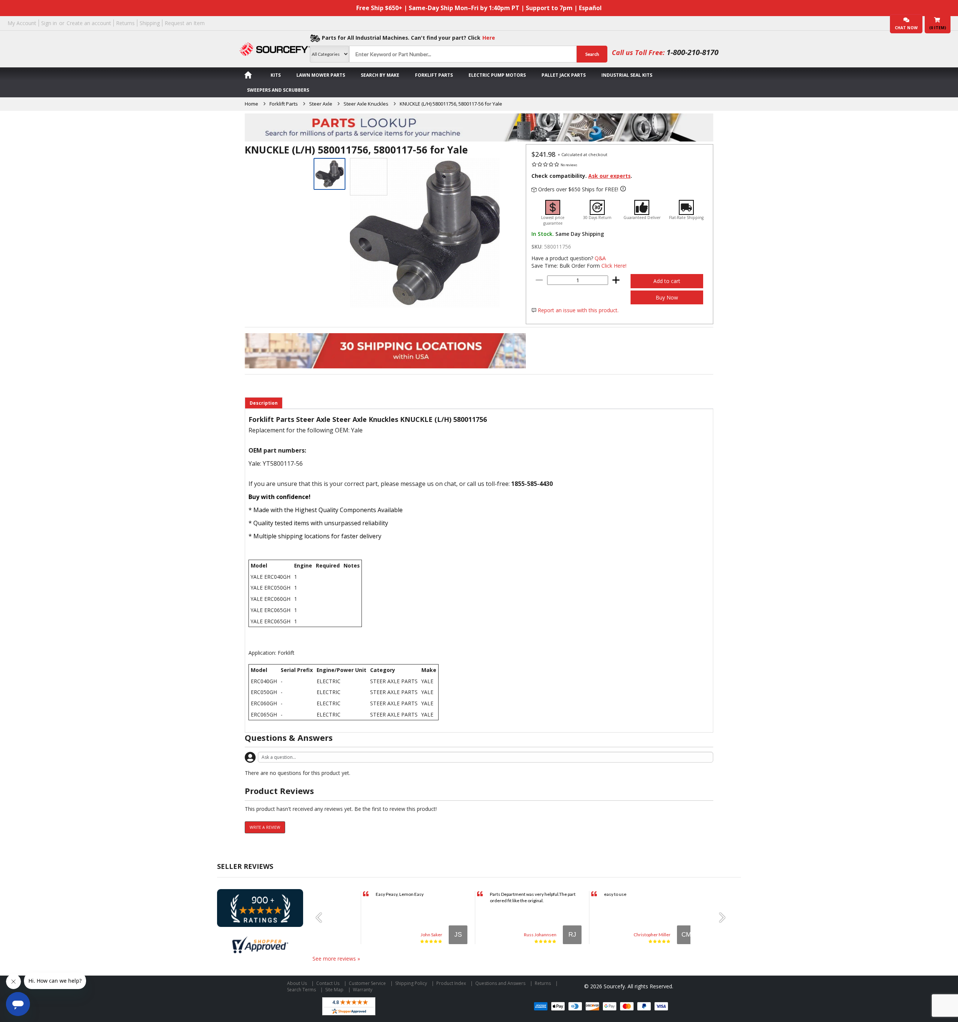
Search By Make (380, 75)
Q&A (600, 258)
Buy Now (667, 297)
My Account (21, 23)
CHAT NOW (906, 27)
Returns (125, 23)
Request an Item (185, 23)
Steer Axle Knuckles (366, 103)
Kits (276, 75)
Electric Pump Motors (497, 75)
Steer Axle (320, 103)
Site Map (334, 989)
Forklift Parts (434, 75)
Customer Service (367, 983)
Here (488, 37)
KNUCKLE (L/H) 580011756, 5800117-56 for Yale (451, 103)
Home (251, 103)
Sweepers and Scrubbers (278, 90)
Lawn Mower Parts (320, 75)
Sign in (49, 23)
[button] (321, 917)
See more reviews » (336, 958)
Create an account (89, 23)
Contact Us (327, 983)
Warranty (362, 989)
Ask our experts (609, 175)
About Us (297, 983)
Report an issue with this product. (578, 310)
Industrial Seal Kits (626, 75)
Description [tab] (264, 403)
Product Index (451, 983)
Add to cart (666, 281)
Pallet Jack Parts (563, 75)
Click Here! (613, 265)
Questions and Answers (500, 983)
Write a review (265, 827)
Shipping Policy (411, 983)
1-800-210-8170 (692, 52)
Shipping (150, 23)
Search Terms (301, 989)
